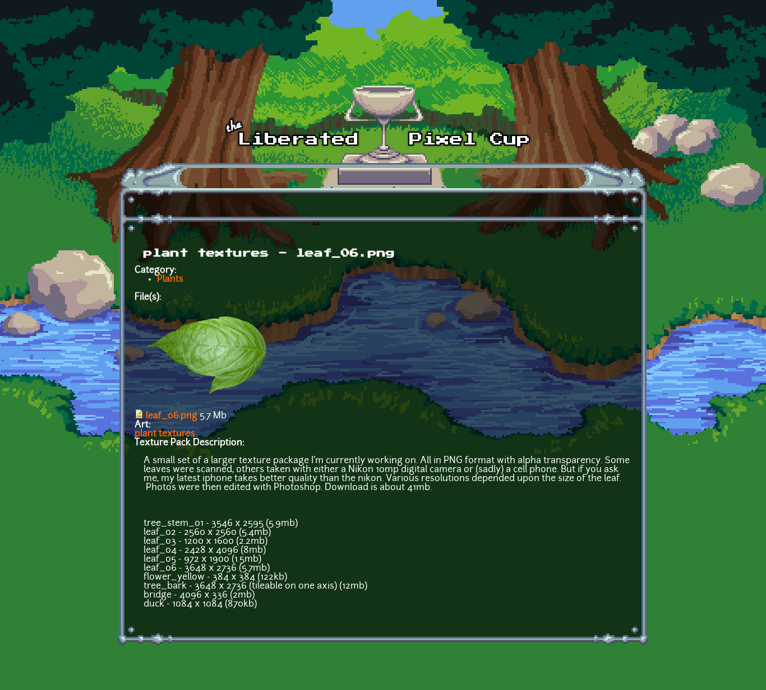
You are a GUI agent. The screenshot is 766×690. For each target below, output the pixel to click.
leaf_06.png (171, 416)
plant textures (165, 434)
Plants (170, 279)
